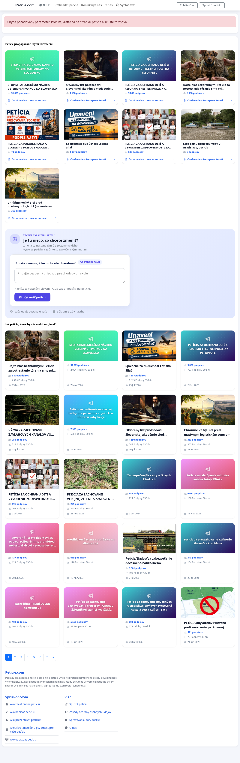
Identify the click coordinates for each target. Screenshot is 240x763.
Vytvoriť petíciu (35, 297)
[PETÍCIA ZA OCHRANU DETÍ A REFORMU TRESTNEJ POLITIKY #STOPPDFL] (149, 77)
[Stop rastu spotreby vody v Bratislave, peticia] (208, 136)
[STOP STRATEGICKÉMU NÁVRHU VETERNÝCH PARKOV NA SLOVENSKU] (32, 77)
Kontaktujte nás (91, 5)
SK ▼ (46, 5)
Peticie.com (24, 5)
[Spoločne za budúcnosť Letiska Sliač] (91, 136)
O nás (109, 5)
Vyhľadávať (128, 5)
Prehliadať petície (66, 5)
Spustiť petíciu (211, 5)
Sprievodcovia (16, 697)
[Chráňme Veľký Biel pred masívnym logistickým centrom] (32, 195)
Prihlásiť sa (187, 5)
